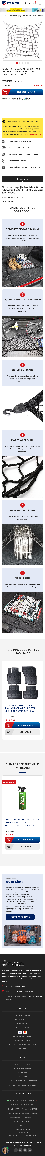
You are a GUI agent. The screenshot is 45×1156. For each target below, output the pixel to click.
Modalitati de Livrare (22, 1036)
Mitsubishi (27, 16)
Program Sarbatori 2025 (22, 1105)
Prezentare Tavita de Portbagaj (22, 1113)
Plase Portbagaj (15, 16)
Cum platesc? (22, 1028)
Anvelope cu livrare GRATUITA (22, 1085)
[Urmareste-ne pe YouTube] (25, 1150)
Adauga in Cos (26, 725)
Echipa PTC (22, 1077)
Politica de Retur (22, 1015)
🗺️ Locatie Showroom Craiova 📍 (22, 1101)
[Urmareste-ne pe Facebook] (16, 1150)
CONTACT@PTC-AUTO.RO (22, 991)
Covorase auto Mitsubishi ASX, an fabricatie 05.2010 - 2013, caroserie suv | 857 (21, 708)
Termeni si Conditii (22, 1040)
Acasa (4, 16)
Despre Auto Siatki (20, 917)
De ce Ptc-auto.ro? (22, 1121)
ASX (34, 16)
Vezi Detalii (26, 732)
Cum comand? (22, 1024)
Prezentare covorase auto (22, 1117)
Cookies (22, 1049)
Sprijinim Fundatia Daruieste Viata (22, 1081)
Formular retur (22, 1019)
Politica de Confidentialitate (22, 1045)
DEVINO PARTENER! (22, 1064)
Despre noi (22, 1073)
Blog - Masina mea (22, 1068)
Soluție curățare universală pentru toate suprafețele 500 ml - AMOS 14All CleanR (22, 822)
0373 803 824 (19, 987)
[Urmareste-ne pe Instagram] (20, 1150)
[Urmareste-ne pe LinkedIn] (30, 1150)
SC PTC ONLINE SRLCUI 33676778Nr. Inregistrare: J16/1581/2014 (22, 1132)
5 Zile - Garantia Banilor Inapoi (22, 1109)
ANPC (22, 1126)
